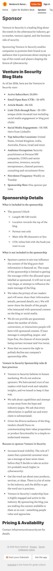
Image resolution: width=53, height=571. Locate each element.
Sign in (47, 4)
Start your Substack (19, 557)
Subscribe (36, 4)
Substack (12, 564)
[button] (5, 10)
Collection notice (26, 549)
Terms (42, 546)
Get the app (41, 557)
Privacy (33, 546)
